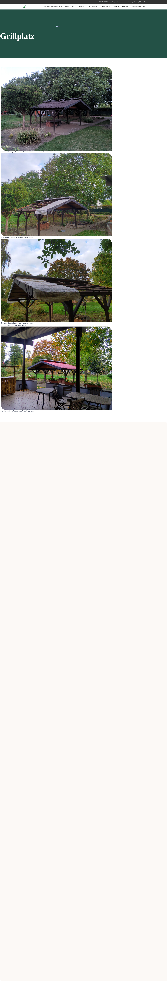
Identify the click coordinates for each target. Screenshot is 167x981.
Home (67, 6)
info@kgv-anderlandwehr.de (118, 2)
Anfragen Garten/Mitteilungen (53, 6)
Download (125, 6)
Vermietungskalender (138, 6)
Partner (116, 6)
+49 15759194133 (103, 2)
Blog (73, 6)
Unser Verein (106, 6)
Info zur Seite (93, 6)
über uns (81, 6)
